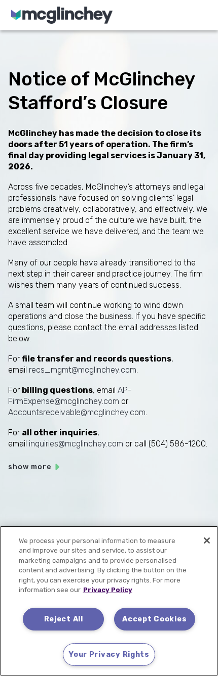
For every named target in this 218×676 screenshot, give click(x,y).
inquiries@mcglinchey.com (76, 443)
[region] (109, 601)
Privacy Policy (107, 590)
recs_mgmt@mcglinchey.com (82, 370)
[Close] (207, 540)
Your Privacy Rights (109, 654)
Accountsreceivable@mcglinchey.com (77, 412)
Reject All (63, 619)
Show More (29, 467)
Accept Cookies (154, 619)
